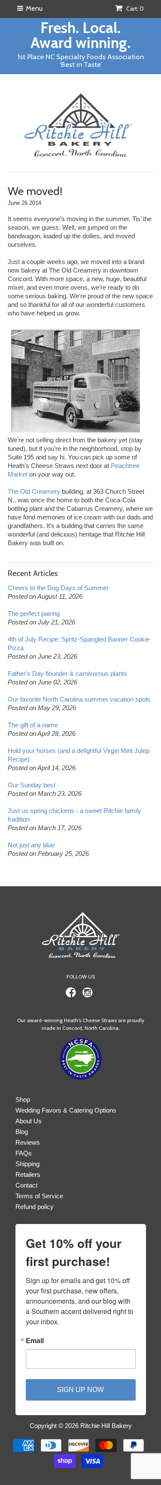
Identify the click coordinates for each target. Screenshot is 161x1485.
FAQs (23, 1153)
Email (35, 1340)
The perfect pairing (34, 613)
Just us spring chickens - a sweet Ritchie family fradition (74, 815)
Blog (21, 1131)
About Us (28, 1121)
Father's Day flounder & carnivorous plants (67, 673)
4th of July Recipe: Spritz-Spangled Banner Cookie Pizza (78, 643)
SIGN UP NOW (80, 1389)
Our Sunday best (31, 785)
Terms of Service (39, 1196)
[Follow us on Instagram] (88, 994)
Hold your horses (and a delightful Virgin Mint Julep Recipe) (78, 755)
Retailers (27, 1174)
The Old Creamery (34, 491)
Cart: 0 (134, 8)
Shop (22, 1099)
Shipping (27, 1163)
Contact (26, 1185)
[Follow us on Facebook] (72, 994)
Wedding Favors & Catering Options (65, 1110)
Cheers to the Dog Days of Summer (58, 587)
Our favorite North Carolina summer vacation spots (79, 699)
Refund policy (34, 1206)
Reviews (27, 1142)
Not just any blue (31, 845)
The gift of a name (33, 725)
